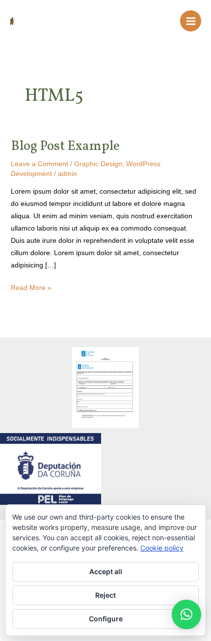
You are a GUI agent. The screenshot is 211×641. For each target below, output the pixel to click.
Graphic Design (98, 164)
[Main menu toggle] (190, 20)
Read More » (31, 286)
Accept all (105, 571)
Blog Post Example (65, 146)
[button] (186, 614)
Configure (106, 618)
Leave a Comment (39, 164)
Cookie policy (162, 548)
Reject (105, 595)
